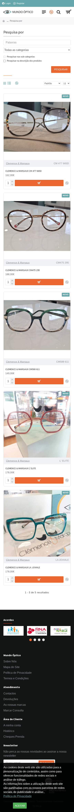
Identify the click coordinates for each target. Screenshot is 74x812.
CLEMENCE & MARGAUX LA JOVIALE (22, 567)
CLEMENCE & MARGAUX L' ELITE (20, 468)
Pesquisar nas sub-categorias (21, 57)
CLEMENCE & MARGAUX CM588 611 (22, 369)
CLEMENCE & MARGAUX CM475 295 (22, 270)
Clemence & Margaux (18, 163)
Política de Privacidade (17, 796)
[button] (30, 640)
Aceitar (20, 805)
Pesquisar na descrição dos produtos (24, 61)
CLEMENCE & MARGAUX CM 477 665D (23, 170)
